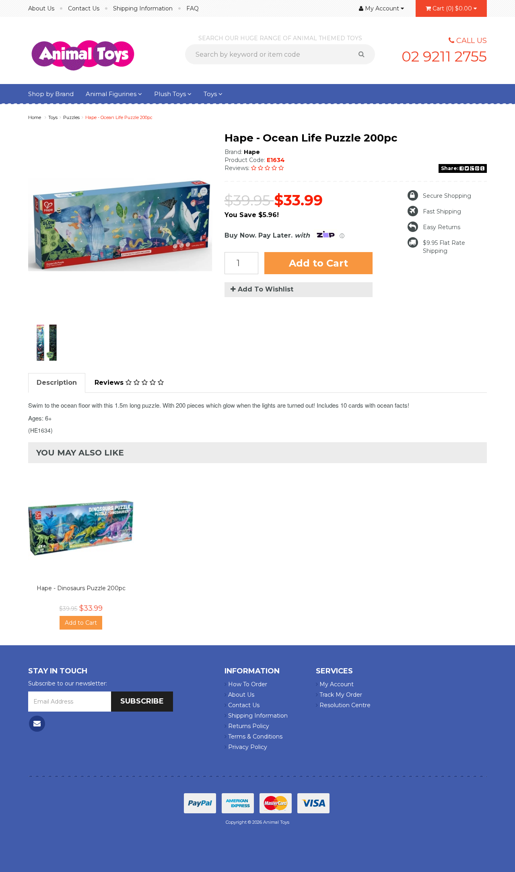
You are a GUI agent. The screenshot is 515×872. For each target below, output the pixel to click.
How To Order (247, 684)
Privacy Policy (247, 747)
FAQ (192, 8)
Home (34, 117)
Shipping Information (143, 8)
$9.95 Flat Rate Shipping (444, 246)
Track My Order (340, 694)
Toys (211, 94)
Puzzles (71, 117)
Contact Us (83, 8)
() (452, 8)
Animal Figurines (112, 94)
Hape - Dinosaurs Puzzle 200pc (81, 588)
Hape (252, 152)
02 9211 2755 (444, 56)
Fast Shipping (442, 211)
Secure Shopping (447, 195)
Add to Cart (318, 263)
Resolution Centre (344, 705)
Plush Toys (170, 94)
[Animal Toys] (83, 49)
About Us (41, 8)
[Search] (364, 54)
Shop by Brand (51, 94)
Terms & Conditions (254, 736)
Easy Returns (441, 227)
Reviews (110, 382)
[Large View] (46, 342)
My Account (336, 684)
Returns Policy (248, 726)
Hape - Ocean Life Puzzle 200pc (118, 117)
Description (57, 382)
